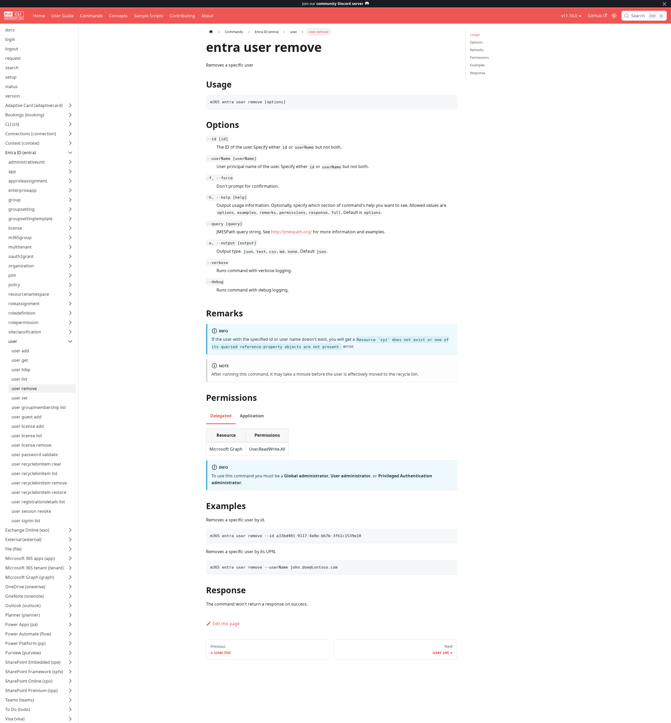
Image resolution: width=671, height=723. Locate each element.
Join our (332, 3)
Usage (475, 34)
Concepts (118, 16)
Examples (477, 65)
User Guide (62, 16)
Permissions (479, 57)
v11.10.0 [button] (569, 16)
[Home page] (211, 32)
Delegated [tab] (220, 416)
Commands (91, 16)
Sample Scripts (148, 16)
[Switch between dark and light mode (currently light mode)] (614, 16)
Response (477, 73)
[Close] (664, 4)
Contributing (182, 16)
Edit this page (226, 624)
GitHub (595, 16)
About (207, 16)
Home (39, 16)
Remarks (477, 49)
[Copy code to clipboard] (450, 101)
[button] (39, 105)
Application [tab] (252, 416)
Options (476, 42)
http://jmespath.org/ (291, 232)
